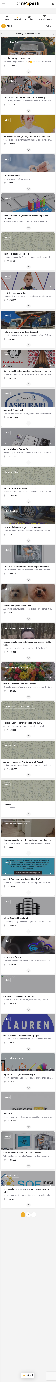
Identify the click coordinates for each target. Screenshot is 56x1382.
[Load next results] (53, 33)
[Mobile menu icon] (3, 4)
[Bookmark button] (28, 71)
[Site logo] (28, 4)
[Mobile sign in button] (53, 4)
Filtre (48, 26)
